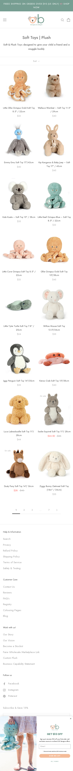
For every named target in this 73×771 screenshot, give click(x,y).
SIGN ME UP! (54, 756)
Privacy (7, 545)
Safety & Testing (12, 568)
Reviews (7, 592)
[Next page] (57, 510)
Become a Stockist (13, 646)
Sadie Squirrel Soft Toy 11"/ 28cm (54, 431)
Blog (5, 616)
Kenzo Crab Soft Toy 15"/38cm (54, 380)
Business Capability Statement (19, 664)
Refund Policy (10, 550)
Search (7, 539)
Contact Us (9, 587)
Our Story (8, 634)
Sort (35, 61)
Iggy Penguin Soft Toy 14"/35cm (18, 380)
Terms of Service (12, 562)
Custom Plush (10, 658)
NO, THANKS (54, 761)
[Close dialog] (70, 718)
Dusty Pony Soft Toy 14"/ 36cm (19, 486)
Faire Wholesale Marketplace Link (21, 652)
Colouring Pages (12, 610)
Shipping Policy (11, 556)
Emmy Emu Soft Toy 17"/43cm (19, 162)
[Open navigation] (4, 20)
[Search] (62, 19)
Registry (7, 604)
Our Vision (9, 640)
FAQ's (6, 598)
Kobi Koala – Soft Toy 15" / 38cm (19, 217)
